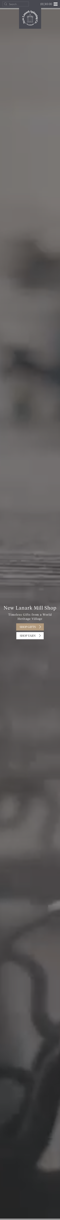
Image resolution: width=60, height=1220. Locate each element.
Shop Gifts (28, 627)
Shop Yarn (28, 635)
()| (46, 4)
